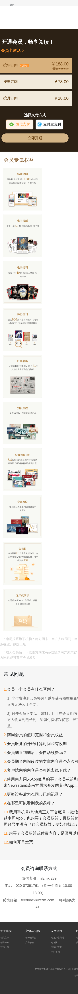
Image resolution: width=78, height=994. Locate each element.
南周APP (4, 942)
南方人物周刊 (57, 937)
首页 (12, 5)
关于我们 (4, 947)
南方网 (54, 942)
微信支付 (19, 124)
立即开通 (35, 138)
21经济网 (55, 952)
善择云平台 (30, 937)
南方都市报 (56, 947)
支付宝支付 (49, 124)
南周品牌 (4, 937)
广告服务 (29, 942)
